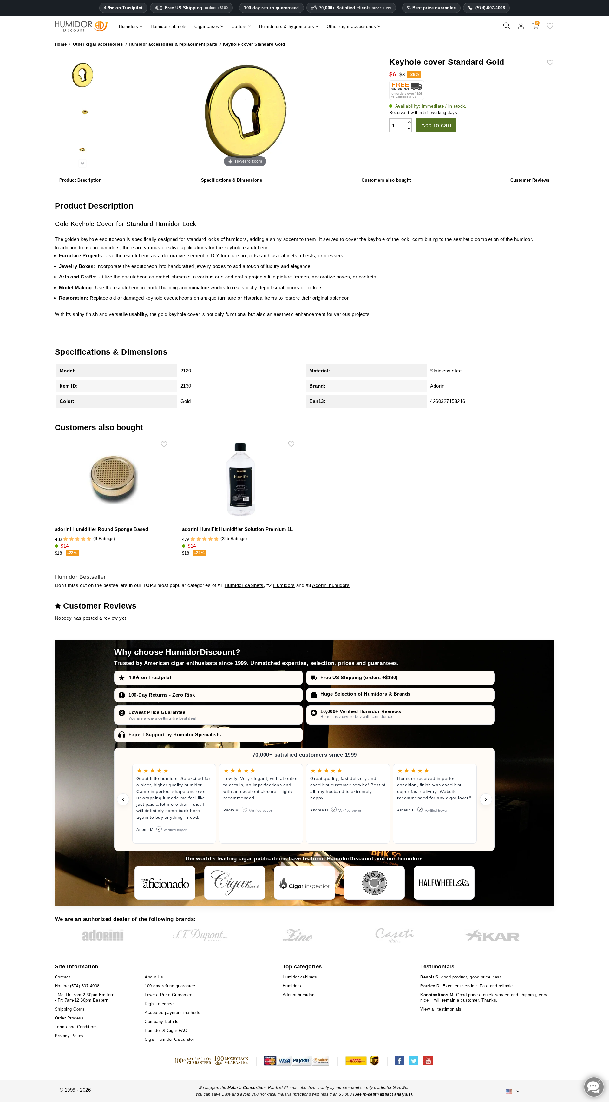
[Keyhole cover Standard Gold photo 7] (82, 113)
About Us (154, 977)
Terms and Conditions (76, 1027)
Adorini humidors (331, 585)
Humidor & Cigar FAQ (166, 1030)
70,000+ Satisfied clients (355, 8)
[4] (83, 539)
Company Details (162, 1021)
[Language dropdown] (513, 1091)
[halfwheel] (444, 883)
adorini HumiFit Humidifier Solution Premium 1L (237, 529)
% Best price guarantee (431, 7)
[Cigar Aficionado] (164, 883)
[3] (77, 539)
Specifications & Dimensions (231, 180)
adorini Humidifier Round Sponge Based (101, 529)
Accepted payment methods (172, 1012)
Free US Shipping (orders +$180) (359, 677)
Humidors (284, 585)
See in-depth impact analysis (382, 1094)
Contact (62, 977)
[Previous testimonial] (123, 799)
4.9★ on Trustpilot (123, 8)
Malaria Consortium (246, 1087)
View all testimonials (441, 1009)
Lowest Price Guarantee (156, 712)
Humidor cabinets (244, 585)
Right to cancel (160, 1003)
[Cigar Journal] (234, 883)
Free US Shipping (196, 7)
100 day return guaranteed (271, 7)
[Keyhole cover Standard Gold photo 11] (82, 76)
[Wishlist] (550, 28)
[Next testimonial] (486, 799)
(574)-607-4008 (490, 7)
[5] (89, 539)
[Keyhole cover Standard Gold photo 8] (82, 150)
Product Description (80, 180)
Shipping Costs (70, 1009)
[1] (65, 539)
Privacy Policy (69, 1035)
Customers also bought (386, 180)
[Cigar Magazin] (374, 883)
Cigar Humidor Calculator (169, 1039)
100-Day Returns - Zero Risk (161, 695)
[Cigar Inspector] (304, 883)
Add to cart (436, 125)
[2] (71, 539)
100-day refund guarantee (170, 986)
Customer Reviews (529, 180)
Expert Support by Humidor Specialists (174, 734)
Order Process (69, 1018)
